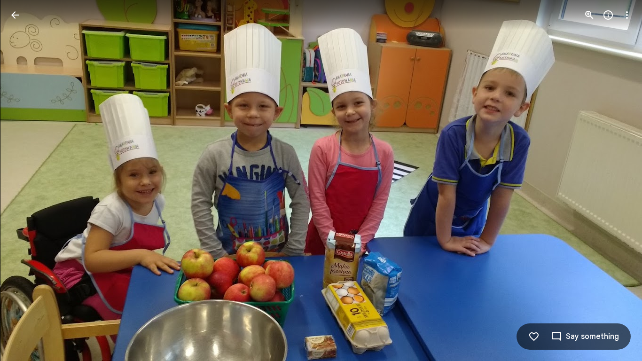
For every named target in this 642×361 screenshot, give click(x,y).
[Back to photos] (15, 15)
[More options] (627, 15)
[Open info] (608, 15)
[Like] (534, 336)
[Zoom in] (589, 15)
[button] (616, 180)
